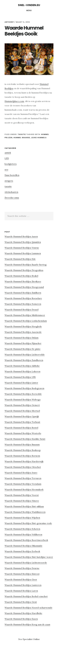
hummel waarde (21, 137)
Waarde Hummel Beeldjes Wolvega (22, 399)
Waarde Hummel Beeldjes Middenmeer (25, 315)
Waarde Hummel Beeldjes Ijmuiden (23, 242)
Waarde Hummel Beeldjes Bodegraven (24, 388)
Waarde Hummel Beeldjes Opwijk (22, 416)
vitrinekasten (11, 192)
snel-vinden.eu (29, 5)
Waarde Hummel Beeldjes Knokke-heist (25, 439)
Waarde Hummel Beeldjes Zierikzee (23, 281)
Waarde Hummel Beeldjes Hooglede (23, 326)
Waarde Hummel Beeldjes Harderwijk (24, 461)
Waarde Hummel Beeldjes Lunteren (23, 585)
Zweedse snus (12, 197)
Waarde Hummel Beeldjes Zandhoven (24, 360)
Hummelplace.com (14, 101)
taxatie (22, 134)
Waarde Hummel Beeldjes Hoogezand (24, 287)
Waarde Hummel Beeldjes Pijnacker (23, 343)
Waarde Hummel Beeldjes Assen (21, 236)
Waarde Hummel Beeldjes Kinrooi (22, 573)
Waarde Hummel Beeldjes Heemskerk (24, 489)
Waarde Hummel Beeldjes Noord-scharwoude (28, 607)
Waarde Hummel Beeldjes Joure (21, 472)
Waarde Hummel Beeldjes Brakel (21, 275)
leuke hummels (39, 137)
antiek (8, 152)
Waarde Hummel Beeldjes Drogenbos (24, 270)
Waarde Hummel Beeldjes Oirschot (23, 467)
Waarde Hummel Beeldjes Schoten (22, 529)
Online (36, 639)
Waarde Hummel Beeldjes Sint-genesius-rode (28, 523)
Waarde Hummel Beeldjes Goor (21, 579)
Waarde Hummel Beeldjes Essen (21, 618)
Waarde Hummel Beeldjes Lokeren (22, 371)
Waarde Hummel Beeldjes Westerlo (23, 433)
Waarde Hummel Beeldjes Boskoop (23, 450)
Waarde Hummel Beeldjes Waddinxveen (25, 512)
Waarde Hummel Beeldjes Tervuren (23, 478)
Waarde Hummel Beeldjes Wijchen (22, 517)
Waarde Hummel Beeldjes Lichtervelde (25, 354)
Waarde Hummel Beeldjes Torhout (22, 422)
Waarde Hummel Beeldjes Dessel (21, 309)
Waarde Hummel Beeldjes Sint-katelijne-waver (29, 557)
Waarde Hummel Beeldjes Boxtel (21, 427)
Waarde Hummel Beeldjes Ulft (20, 377)
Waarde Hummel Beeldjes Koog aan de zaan (27, 624)
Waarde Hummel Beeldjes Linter (21, 382)
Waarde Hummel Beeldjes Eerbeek (22, 551)
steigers (9, 180)
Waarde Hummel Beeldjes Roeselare (23, 298)
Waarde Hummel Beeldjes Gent (21, 602)
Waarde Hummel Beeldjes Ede (20, 259)
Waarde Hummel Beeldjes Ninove (22, 500)
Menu (29, 10)
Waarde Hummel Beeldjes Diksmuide (23, 545)
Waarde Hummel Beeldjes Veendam (23, 484)
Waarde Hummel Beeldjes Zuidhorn (23, 292)
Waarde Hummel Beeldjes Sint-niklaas (24, 506)
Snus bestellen (12, 175)
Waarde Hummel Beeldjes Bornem (22, 455)
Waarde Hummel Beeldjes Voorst (22, 495)
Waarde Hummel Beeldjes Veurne (22, 247)
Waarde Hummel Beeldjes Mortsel (22, 410)
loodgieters (11, 164)
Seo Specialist (25, 639)
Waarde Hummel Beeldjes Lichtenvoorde (26, 562)
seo (6, 169)
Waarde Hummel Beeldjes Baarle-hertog (26, 264)
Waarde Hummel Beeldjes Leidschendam (26, 320)
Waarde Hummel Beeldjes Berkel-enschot (26, 596)
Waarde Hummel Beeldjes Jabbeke (22, 365)
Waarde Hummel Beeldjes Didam (21, 337)
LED (7, 158)
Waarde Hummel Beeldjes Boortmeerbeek (26, 540)
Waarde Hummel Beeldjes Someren (23, 304)
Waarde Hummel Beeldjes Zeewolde (23, 394)
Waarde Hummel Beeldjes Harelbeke (23, 613)
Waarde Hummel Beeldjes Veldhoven (23, 534)
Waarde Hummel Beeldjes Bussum (22, 444)
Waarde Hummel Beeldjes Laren (21, 590)
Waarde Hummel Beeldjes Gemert (22, 405)
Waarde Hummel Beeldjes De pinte (22, 349)
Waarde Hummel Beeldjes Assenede (23, 332)
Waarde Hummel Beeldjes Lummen (23, 253)
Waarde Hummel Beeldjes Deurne (22, 568)
